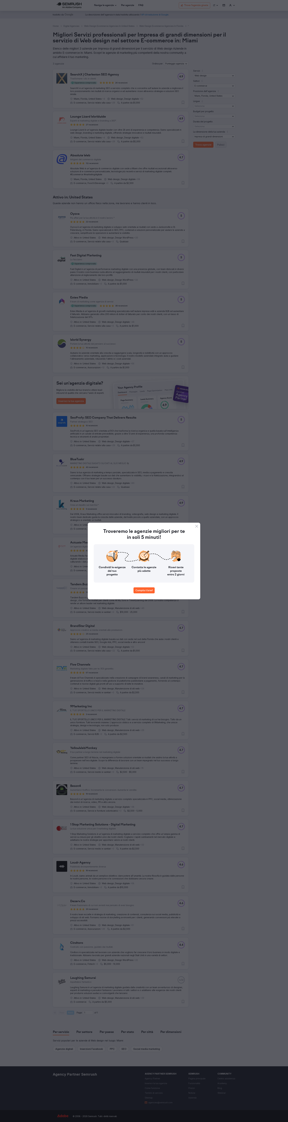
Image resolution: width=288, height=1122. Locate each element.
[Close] (196, 526)
